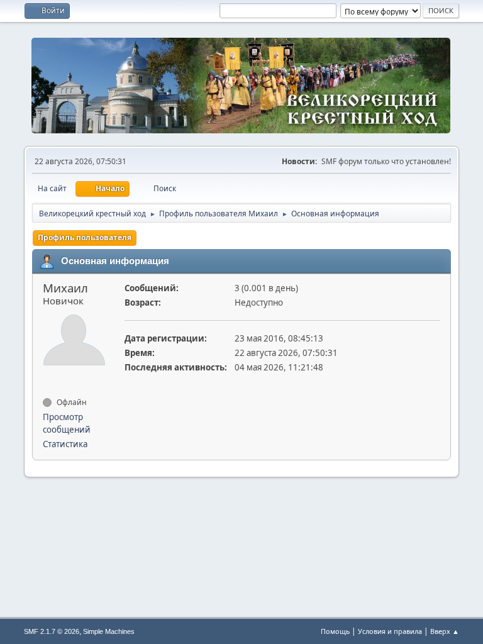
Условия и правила (390, 631)
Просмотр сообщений (67, 423)
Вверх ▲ (444, 631)
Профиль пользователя (84, 237)
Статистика (65, 444)
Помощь (335, 631)
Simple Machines (109, 631)
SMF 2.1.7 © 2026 (51, 631)
